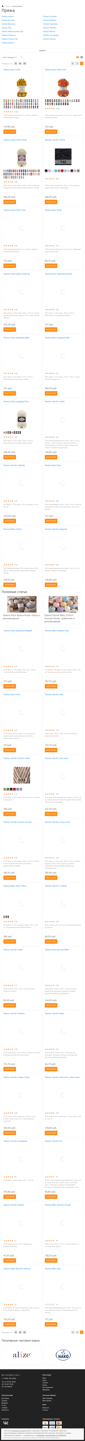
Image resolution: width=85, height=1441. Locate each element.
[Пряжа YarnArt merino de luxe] (21, 832)
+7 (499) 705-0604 (9, 1378)
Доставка (5, 1398)
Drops (44, 1385)
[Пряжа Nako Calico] (21, 539)
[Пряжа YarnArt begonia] (63, 539)
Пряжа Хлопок (49, 39)
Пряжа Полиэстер (10, 39)
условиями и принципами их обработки (51, 1435)
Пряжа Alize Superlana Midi (16, 338)
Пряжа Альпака (50, 16)
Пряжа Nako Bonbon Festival (16, 1268)
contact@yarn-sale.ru (12, 1375)
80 (25, 63)
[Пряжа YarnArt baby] (63, 1023)
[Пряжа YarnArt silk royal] (63, 768)
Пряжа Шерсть (8, 43)
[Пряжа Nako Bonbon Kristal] (63, 1215)
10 (57, 794)
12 (16, 501)
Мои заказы (46, 1401)
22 (16, 730)
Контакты (5, 1410)
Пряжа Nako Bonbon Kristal (58, 1205)
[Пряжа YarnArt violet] (63, 411)
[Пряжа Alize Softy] (63, 220)
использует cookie (18, 1431)
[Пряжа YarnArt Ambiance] (21, 1151)
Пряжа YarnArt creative (56, 886)
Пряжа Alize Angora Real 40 (16, 274)
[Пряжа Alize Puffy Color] (21, 220)
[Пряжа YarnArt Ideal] (21, 959)
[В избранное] (38, 131)
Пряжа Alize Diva (53, 465)
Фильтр (42, 51)
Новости (45, 1408)
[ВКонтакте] (5, 1423)
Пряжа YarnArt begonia (56, 529)
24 (16, 1113)
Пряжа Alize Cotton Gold (15, 140)
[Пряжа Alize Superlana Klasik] (63, 284)
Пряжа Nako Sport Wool (14, 886)
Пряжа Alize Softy (53, 210)
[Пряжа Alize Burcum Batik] (63, 959)
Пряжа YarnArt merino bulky (16, 758)
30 (57, 501)
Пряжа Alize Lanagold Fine (15, 401)
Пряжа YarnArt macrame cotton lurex (62, 1077)
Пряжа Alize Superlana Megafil (17, 630)
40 (20, 63)
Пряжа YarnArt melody (14, 465)
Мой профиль (47, 1398)
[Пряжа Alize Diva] (63, 475)
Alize (44, 1378)
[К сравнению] (34, 131)
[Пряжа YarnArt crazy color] (63, 832)
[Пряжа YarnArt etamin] (21, 1215)
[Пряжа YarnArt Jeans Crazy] (21, 1087)
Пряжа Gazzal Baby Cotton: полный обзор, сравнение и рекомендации (59, 618)
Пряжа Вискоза (8, 24)
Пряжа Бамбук (49, 20)
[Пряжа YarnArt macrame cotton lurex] (63, 1087)
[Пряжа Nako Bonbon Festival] (21, 1278)
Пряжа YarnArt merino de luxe (17, 822)
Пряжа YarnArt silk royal (56, 758)
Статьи (45, 1410)
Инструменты (47, 1387)
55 (16, 246)
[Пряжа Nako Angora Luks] (63, 640)
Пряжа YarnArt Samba (13, 1013)
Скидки (4, 1407)
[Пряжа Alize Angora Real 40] (21, 284)
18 (57, 921)
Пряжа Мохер (49, 31)
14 (16, 794)
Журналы (46, 1390)
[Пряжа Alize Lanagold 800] (63, 347)
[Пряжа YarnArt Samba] (21, 1023)
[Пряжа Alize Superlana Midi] (21, 347)
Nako (44, 1380)
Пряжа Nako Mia (53, 1268)
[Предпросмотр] (21, 88)
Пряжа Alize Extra (11, 694)
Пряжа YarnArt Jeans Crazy (16, 1077)
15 (57, 730)
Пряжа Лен (6, 28)
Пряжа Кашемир (50, 24)
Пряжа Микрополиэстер (12, 31)
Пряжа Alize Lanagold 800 (57, 338)
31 (57, 437)
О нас (4, 1405)
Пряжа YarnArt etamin (13, 1205)
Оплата (4, 1401)
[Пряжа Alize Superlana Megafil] (21, 640)
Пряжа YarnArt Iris (53, 1141)
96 (16, 182)
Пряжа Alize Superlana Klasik (58, 274)
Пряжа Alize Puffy (11, 69)
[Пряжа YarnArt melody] (21, 475)
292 (16, 112)
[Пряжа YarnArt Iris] (63, 1151)
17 (57, 666)
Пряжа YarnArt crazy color (57, 822)
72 (57, 246)
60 (57, 182)
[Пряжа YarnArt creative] (63, 896)
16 (16, 565)
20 (16, 63)
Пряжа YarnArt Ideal (13, 949)
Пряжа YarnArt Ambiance (15, 1141)
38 (16, 373)
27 (57, 373)
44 (57, 310)
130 (57, 108)
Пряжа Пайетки (9, 35)
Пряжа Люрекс (49, 28)
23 (57, 985)
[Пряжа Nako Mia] (63, 1278)
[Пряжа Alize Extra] (21, 704)
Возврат (5, 1403)
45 (16, 310)
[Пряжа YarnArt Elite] (63, 704)
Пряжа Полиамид (51, 35)
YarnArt (45, 1383)
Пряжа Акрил (8, 16)
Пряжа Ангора (8, 20)
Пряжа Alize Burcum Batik (57, 949)
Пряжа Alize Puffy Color (14, 210)
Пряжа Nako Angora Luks (57, 630)
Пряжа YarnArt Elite (54, 694)
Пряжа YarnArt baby (54, 1013)
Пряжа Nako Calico (12, 529)
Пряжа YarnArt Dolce (55, 140)
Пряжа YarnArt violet (55, 401)
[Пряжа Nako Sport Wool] (21, 896)
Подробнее (9, 132)
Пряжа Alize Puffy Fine (55, 69)
